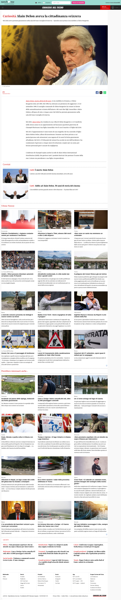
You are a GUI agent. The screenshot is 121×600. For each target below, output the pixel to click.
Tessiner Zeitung (94, 585)
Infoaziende (41, 585)
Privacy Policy (56, 596)
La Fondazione (94, 576)
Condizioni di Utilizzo (95, 587)
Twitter (57, 581)
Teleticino (92, 579)
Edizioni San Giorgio (43, 581)
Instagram (57, 579)
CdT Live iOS (76, 576)
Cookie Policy (64, 596)
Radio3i (92, 581)
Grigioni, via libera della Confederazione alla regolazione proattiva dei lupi (89, 553)
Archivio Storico (42, 579)
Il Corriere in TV (42, 583)
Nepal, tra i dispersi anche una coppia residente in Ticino (53, 546)
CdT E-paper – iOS (77, 581)
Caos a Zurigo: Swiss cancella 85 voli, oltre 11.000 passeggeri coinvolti (19, 552)
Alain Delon (36, 122)
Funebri (22, 587)
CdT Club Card (24, 581)
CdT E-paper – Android (79, 583)
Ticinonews (93, 583)
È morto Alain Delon (41, 170)
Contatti (22, 576)
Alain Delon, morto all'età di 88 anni (38, 101)
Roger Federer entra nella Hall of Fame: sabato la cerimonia (89, 561)
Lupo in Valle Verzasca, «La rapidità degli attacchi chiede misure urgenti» (53, 562)
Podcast (5, 579)
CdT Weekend (41, 576)
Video (4, 576)
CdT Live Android (77, 579)
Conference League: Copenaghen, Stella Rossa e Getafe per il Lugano (88, 546)
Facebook (57, 576)
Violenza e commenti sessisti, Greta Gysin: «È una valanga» (19, 559)
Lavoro (22, 585)
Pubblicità (22, 579)
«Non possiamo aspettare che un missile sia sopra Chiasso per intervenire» (18, 546)
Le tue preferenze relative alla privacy (79, 596)
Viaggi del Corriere (25, 583)
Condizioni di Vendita (95, 590)
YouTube (57, 583)
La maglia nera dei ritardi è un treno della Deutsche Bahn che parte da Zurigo (53, 553)
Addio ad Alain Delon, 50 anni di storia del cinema (55, 186)
